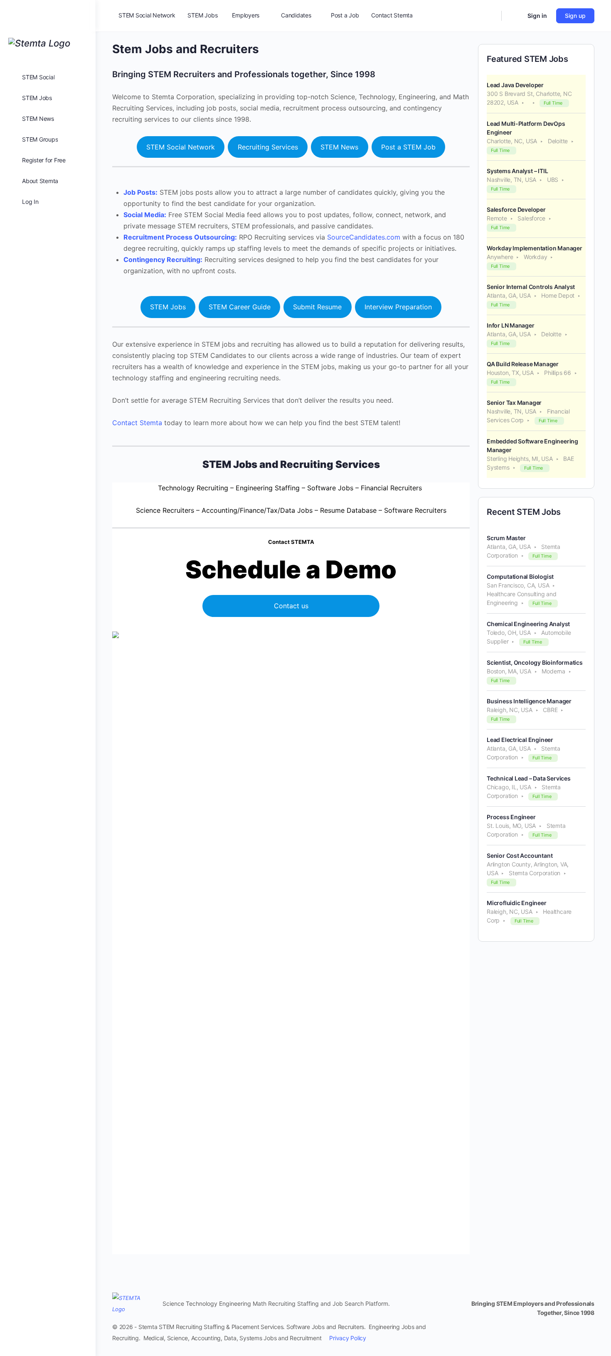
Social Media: (144, 214)
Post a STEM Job (408, 147)
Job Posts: (140, 192)
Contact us (291, 606)
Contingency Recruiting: (162, 259)
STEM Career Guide (240, 307)
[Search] (489, 16)
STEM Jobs (168, 307)
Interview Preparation (398, 307)
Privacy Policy (347, 1337)
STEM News (339, 147)
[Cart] (513, 16)
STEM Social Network (180, 147)
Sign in (537, 15)
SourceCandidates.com (363, 237)
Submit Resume (317, 307)
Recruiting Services (268, 147)
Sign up (575, 15)
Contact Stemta (137, 423)
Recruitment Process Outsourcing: (180, 237)
